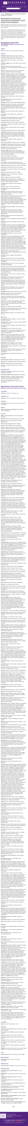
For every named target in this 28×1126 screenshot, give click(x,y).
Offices (16, 6)
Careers (5, 1120)
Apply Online (4, 6)
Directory (21, 6)
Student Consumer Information (18, 1120)
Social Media (8, 1121)
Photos (19, 1121)
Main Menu (6, 11)
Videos (13, 1121)
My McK (25, 6)
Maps (8, 1120)
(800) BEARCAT (9, 1116)
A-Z (13, 6)
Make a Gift (10, 6)
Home (2, 13)
